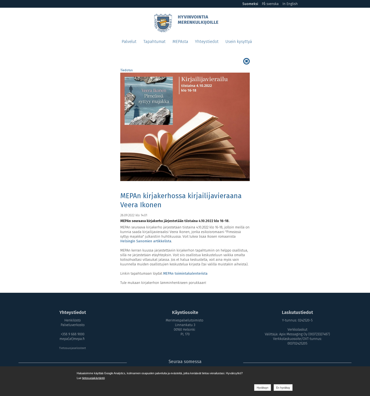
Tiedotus (126, 70)
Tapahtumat (154, 41)
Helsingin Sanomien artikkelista (145, 241)
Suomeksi (250, 4)
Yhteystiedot (207, 41)
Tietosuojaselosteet (72, 348)
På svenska (270, 4)
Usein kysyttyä (238, 41)
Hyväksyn (262, 387)
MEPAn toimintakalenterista (185, 273)
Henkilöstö (72, 320)
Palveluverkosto (73, 325)
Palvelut (129, 41)
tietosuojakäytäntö (93, 378)
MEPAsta (180, 41)
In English (290, 4)
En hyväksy (283, 387)
